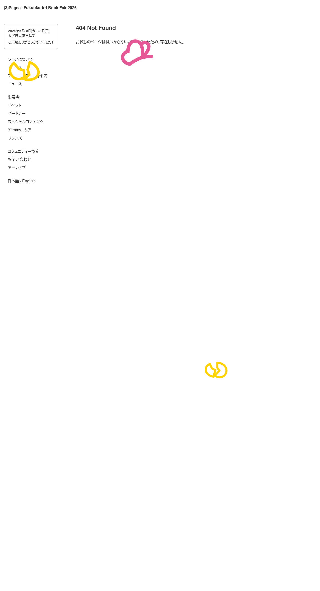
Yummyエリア (20, 130)
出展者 (14, 97)
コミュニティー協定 (24, 151)
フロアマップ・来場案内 (28, 75)
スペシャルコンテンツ (26, 121)
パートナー (17, 113)
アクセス (15, 67)
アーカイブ (17, 167)
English (29, 181)
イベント (15, 105)
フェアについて (20, 59)
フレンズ (15, 138)
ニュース (15, 84)
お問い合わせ (19, 159)
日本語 (13, 181)
